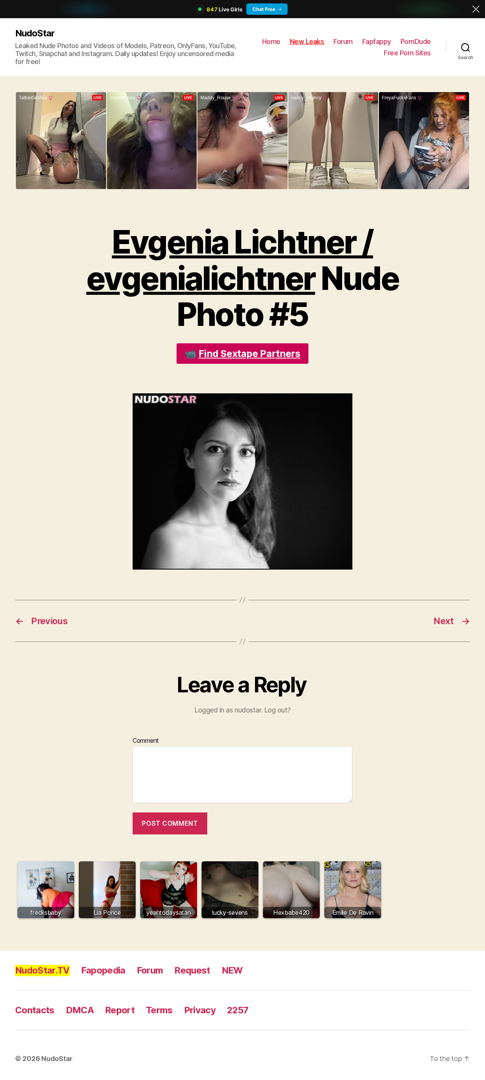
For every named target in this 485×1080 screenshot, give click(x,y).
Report (120, 1010)
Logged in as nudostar (227, 710)
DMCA (80, 1010)
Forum (343, 41)
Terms (159, 1010)
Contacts (35, 1010)
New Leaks (307, 41)
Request (192, 970)
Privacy (200, 1010)
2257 (237, 1010)
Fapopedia (103, 970)
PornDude (416, 41)
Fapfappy (376, 41)
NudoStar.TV (42, 970)
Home (271, 41)
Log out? (277, 710)
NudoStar (35, 33)
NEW (232, 970)
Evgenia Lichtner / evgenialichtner (229, 260)
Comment (146, 740)
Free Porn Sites (407, 53)
